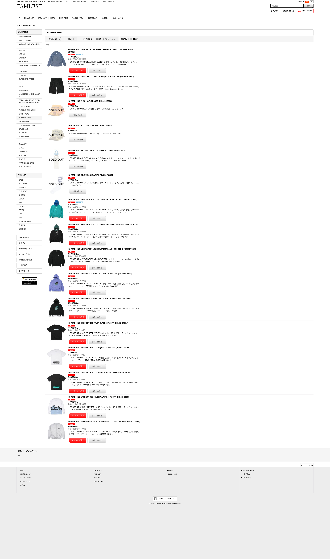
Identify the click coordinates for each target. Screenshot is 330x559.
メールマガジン (25, 254)
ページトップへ (308, 465)
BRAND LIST (98, 470)
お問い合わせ (24, 271)
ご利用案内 (23, 265)
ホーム (22, 470)
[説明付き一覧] (136, 39)
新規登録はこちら (288, 11)
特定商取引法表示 (25, 260)
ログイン (275, 11)
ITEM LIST (97, 474)
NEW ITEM (97, 477)
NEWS (170, 470)
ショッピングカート (26, 477)
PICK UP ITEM (98, 481)
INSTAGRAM (24, 237)
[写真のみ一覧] (130, 39)
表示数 (51, 39)
